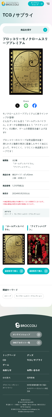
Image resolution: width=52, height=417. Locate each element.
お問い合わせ (33, 370)
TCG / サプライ (34, 360)
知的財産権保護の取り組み (36, 385)
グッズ (30, 355)
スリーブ (8, 214)
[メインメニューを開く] (48, 3)
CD (4, 360)
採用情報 (31, 377)
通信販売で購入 (11, 271)
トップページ (9, 355)
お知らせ (7, 370)
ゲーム (6, 364)
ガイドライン (7, 388)
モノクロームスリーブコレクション (27, 214)
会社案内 (6, 377)
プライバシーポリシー (11, 385)
